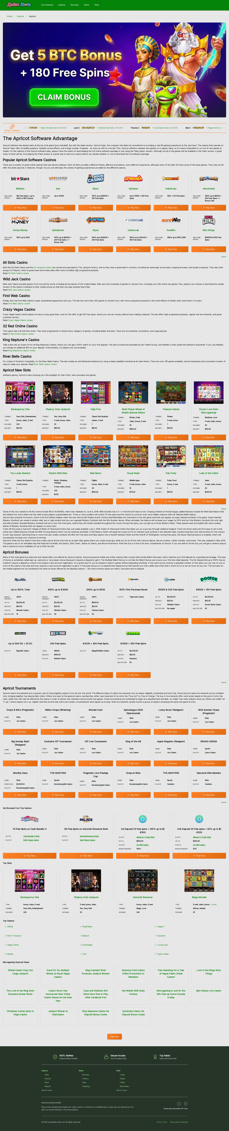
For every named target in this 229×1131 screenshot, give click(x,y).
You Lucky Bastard (20, 473)
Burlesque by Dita (20, 409)
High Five (96, 409)
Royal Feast (133, 473)
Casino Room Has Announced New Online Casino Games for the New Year (58, 995)
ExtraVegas (87, 945)
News (86, 5)
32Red (10, 926)
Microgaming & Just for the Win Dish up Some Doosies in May (171, 994)
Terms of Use (161, 1122)
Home (9, 16)
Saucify (48, 1079)
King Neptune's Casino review (21, 350)
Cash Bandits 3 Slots (31, 836)
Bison (96, 188)
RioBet (10, 954)
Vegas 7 (161, 926)
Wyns (96, 230)
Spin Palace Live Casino (208, 990)
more (223, 256)
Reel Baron (95, 473)
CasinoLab (133, 230)
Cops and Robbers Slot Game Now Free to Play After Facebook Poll (95, 994)
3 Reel (122, 1082)
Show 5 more (46, 1090)
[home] (20, 8)
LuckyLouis (162, 945)
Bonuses (75, 5)
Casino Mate (163, 954)
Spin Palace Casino (87, 840)
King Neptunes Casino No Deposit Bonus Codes (95, 1013)
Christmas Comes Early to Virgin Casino (20, 1013)
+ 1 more (213, 904)
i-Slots (122, 1075)
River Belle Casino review (45, 364)
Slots (96, 5)
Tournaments (47, 5)
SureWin (171, 230)
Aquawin (161, 935)
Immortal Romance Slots (89, 836)
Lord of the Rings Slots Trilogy (209, 972)
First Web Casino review (19, 303)
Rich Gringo (209, 230)
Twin (84, 954)
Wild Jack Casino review (19, 290)
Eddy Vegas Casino (31, 840)
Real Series (124, 1086)
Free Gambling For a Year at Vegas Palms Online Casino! (171, 973)
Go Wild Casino (143, 845)
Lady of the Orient (208, 473)
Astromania (209, 188)
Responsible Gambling (179, 1122)
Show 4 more (121, 1090)
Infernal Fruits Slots (82, 128)
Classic (122, 1079)
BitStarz (20, 188)
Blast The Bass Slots (26, 128)
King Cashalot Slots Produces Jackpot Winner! (96, 972)
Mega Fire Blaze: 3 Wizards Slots (197, 128)
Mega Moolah (199, 897)
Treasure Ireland (171, 409)
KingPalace (87, 926)
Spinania (133, 188)
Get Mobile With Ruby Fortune (133, 992)
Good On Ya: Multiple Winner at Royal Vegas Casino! (58, 973)
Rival (47, 1082)
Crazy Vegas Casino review (20, 320)
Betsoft (47, 1086)
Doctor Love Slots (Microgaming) (208, 411)
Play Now (21, 208)
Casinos (61, 5)
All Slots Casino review (18, 273)
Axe (58, 188)
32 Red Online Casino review (21, 334)
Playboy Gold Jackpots (58, 409)
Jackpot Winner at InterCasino (58, 1013)
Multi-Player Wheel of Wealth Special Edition (133, 411)
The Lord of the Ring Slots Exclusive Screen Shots (20, 992)
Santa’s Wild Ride (58, 473)
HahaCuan (171, 188)
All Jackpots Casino (43, 267)
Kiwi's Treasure (14, 935)
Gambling (86, 1086)
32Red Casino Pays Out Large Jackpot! (20, 972)
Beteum (85, 935)
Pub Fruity (171, 473)
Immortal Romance (143, 897)
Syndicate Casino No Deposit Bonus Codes (133, 1013)
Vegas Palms (13, 945)
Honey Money (20, 230)
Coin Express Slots (137, 128)
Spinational (58, 230)
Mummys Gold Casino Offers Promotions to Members (133, 973)
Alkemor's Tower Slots (145, 837)
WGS (47, 1075)
